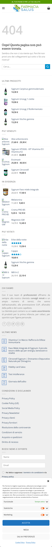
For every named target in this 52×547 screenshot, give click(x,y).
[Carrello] (48, 8)
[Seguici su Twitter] (13, 324)
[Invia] (47, 66)
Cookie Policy (20, 542)
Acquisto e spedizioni (12, 437)
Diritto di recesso (10, 442)
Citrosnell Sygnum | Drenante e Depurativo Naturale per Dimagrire (29, 360)
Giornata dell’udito (17, 381)
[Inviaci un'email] (18, 324)
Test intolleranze (16, 374)
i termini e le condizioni (33, 472)
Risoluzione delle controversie (16, 427)
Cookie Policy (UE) (10, 403)
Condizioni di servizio (12, 432)
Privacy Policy (30, 542)
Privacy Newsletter (11, 413)
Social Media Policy (11, 408)
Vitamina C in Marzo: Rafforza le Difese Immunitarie (26, 341)
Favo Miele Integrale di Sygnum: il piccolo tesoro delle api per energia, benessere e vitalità (27, 350)
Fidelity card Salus (16, 367)
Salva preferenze (26, 536)
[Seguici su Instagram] (9, 324)
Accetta (26, 523)
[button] (48, 481)
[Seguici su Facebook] (4, 324)
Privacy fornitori (9, 422)
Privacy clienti (8, 417)
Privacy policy (8, 476)
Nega (26, 529)
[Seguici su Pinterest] (22, 324)
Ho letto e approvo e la (24, 474)
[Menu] (3, 8)
